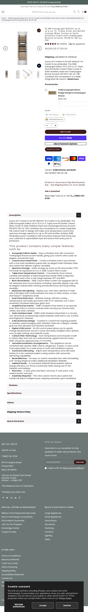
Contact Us (7, 578)
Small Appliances (53, 516)
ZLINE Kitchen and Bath (64, 170)
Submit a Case (9, 450)
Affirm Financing (9, 567)
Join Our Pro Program (12, 524)
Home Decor (51, 520)
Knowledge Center (10, 528)
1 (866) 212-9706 (60, 7)
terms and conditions (73, 468)
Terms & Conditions (11, 555)
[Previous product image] (5, 48)
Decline (67, 605)
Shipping (49, 57)
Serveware (50, 524)
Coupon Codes (9, 531)
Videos (10, 402)
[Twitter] (7, 497)
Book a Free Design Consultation (17, 516)
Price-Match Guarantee (13, 520)
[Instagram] (12, 497)
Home (4, 18)
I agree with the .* (66, 468)
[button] (12, 12)
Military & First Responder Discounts (19, 513)
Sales (47, 539)
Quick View (53, 93)
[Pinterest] (20, 497)
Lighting (48, 535)
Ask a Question (52, 191)
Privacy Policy (65, 598)
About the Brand (15, 421)
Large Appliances (53, 513)
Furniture (49, 531)
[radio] (52, 115)
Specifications (14, 393)
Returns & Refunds (10, 559)
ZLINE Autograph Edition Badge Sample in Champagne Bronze (72, 93)
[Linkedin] (16, 497)
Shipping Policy (9, 570)
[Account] (78, 11)
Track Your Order (10, 563)
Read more (73, 79)
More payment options (65, 143)
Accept (42, 605)
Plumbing (49, 528)
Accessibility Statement (13, 574)
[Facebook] (3, 497)
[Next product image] (39, 48)
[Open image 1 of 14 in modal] (39, 66)
